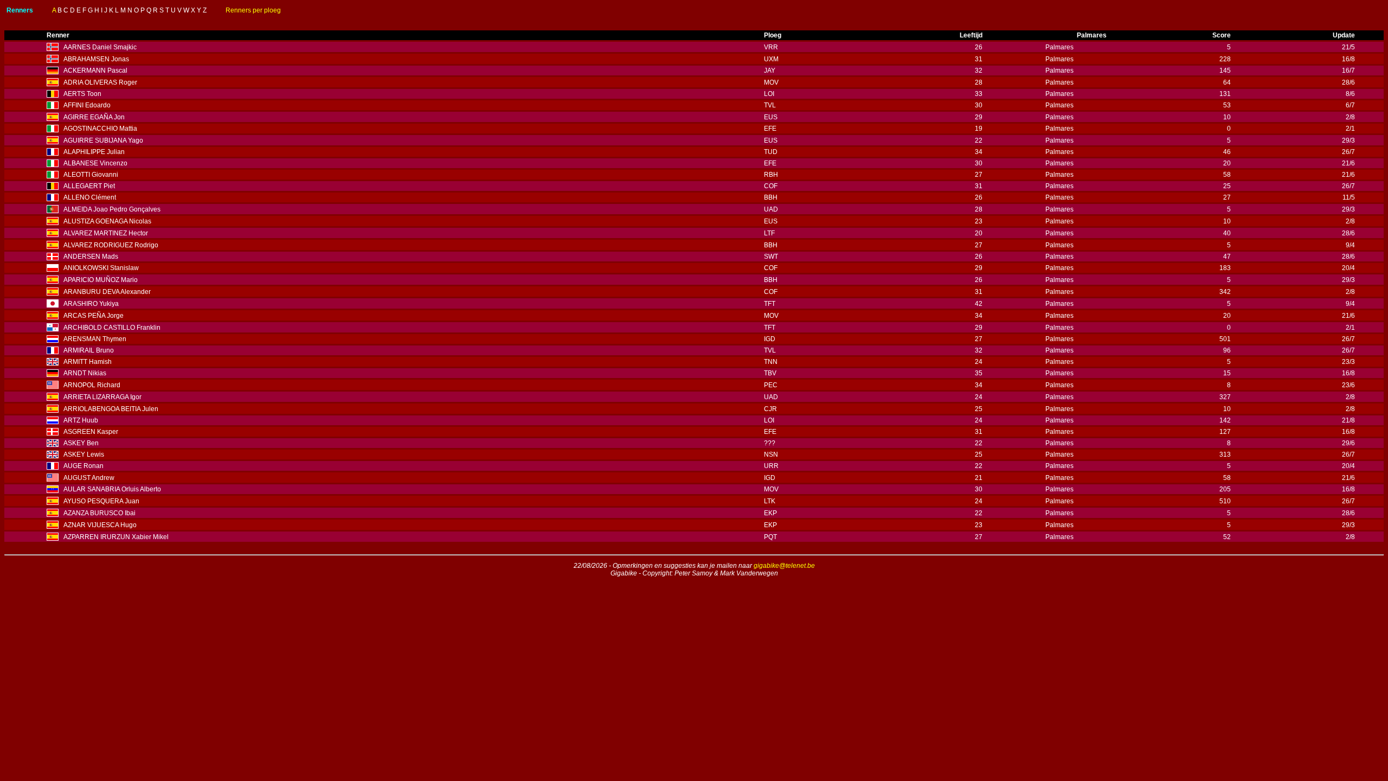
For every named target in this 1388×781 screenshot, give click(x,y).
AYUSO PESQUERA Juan (101, 501)
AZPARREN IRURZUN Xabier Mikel (116, 537)
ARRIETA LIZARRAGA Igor (102, 397)
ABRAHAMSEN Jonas (96, 59)
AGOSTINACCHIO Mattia (100, 128)
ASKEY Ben (81, 443)
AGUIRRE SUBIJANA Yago (103, 140)
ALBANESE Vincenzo (95, 163)
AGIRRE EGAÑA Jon (94, 117)
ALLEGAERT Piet (89, 186)
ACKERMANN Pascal (95, 70)
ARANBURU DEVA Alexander (107, 292)
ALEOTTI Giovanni (90, 174)
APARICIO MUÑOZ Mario (100, 280)
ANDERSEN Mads (90, 256)
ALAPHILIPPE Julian (94, 152)
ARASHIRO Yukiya (91, 304)
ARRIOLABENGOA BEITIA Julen (110, 409)
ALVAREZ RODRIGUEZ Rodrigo (110, 245)
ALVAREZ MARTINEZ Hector (105, 233)
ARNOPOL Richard (91, 385)
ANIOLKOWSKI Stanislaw (101, 268)
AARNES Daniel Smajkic (100, 47)
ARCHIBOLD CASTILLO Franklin (111, 327)
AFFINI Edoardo (87, 105)
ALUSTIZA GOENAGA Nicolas (107, 221)
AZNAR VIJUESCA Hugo (100, 525)
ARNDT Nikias (84, 373)
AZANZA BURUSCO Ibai (99, 513)
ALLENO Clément (89, 197)
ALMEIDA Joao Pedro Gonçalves (111, 209)
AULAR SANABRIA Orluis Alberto (112, 489)
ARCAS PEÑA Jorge (93, 315)
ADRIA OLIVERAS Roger (100, 82)
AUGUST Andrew (88, 478)
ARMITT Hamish (87, 362)
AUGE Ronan (83, 466)
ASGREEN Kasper (90, 432)
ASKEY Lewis (83, 454)
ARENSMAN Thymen (94, 339)
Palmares (1059, 47)
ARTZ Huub (80, 420)
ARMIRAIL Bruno (88, 350)
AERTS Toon (82, 94)
